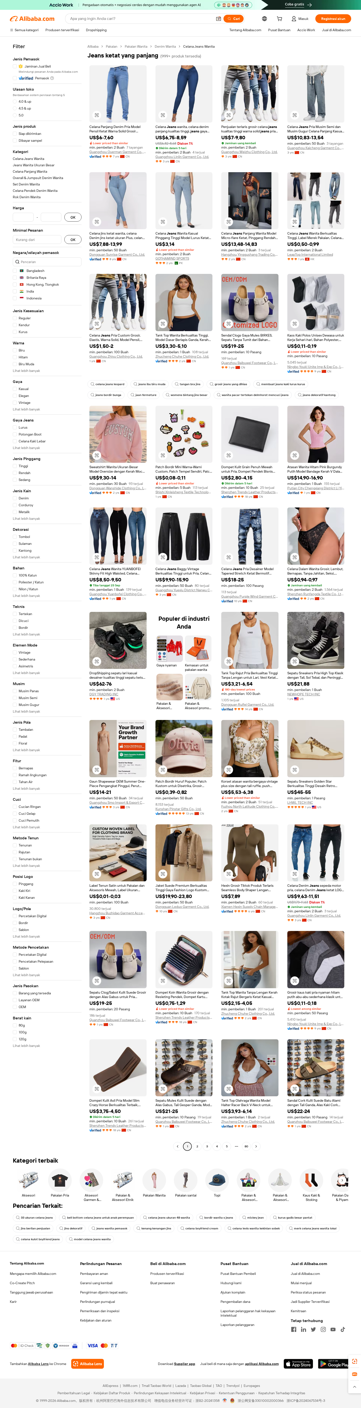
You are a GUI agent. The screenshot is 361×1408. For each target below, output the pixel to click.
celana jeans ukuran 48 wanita (169, 1217)
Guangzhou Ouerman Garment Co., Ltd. (118, 152)
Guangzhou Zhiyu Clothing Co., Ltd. (116, 356)
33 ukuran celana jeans (37, 1217)
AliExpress (110, 1386)
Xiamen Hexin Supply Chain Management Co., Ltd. (249, 907)
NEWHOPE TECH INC (303, 694)
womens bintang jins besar (189, 395)
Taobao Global (200, 1386)
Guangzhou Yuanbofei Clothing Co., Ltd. (118, 594)
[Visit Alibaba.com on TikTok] (343, 1329)
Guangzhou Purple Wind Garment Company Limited (249, 596)
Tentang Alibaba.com (27, 1263)
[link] (354, 1361)
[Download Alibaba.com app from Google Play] (334, 1364)
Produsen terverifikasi (167, 1274)
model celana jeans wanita (92, 1239)
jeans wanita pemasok (112, 1228)
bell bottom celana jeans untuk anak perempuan (100, 1217)
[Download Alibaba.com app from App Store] (298, 1364)
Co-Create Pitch (22, 1283)
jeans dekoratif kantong (319, 395)
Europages (252, 1386)
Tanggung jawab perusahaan (31, 1292)
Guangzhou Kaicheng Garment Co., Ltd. (316, 148)
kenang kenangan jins (156, 1228)
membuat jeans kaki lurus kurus (283, 384)
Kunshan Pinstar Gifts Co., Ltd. (178, 809)
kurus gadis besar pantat (295, 1217)
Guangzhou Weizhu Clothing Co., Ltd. (249, 152)
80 (246, 1146)
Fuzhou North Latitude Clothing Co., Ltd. (249, 806)
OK (72, 217)
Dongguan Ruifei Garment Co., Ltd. (247, 704)
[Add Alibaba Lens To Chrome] (87, 1364)
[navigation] (47, 597)
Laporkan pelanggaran (237, 1325)
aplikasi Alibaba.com (262, 1364)
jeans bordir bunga (108, 395)
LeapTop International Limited (310, 254)
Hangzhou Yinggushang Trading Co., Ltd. (249, 254)
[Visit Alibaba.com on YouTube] (333, 1329)
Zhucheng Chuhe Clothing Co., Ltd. (182, 356)
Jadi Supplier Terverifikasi (310, 1302)
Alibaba (92, 46)
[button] (219, 19)
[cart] (280, 19)
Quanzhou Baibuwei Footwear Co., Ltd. (249, 363)
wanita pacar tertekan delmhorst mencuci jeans (255, 395)
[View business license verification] (224, 1400)
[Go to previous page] (177, 1146)
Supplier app (184, 1364)
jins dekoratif (73, 1228)
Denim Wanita (165, 46)
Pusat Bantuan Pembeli (238, 1274)
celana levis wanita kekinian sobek (256, 1228)
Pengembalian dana (235, 1302)
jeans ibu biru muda (152, 384)
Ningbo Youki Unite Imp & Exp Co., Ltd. (316, 367)
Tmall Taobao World (156, 1386)
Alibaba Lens (38, 1364)
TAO (219, 1386)
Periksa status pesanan (308, 1292)
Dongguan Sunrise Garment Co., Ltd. (117, 254)
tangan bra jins (190, 384)
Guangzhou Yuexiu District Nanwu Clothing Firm (184, 590)
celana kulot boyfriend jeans (40, 1239)
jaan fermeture (146, 395)
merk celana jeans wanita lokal (315, 1228)
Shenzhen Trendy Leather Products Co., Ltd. (249, 492)
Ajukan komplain (233, 1292)
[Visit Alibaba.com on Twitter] (313, 1329)
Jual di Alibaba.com (305, 1274)
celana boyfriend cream (201, 1228)
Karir (13, 1302)
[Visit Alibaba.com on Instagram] (323, 1329)
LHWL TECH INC (300, 802)
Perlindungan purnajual (97, 1302)
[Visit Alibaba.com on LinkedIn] (303, 1329)
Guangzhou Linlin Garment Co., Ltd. (182, 157)
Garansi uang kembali (96, 1283)
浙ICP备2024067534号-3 (306, 1401)
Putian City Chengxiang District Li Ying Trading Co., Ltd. (316, 488)
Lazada (180, 1386)
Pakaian (111, 46)
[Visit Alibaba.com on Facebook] (294, 1329)
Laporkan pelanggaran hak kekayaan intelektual (248, 1313)
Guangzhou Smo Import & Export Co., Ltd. (118, 802)
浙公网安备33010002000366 (261, 1401)
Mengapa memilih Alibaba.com (33, 1274)
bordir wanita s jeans (218, 1217)
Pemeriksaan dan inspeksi (99, 1311)
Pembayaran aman (94, 1274)
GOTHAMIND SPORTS (172, 258)
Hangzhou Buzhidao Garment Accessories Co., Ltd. (118, 913)
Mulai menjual (301, 1283)
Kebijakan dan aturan (95, 1320)
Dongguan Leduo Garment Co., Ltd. (182, 907)
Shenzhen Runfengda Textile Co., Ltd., (316, 594)
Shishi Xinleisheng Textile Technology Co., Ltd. (184, 492)
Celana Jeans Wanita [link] (199, 46)
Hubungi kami (231, 1283)
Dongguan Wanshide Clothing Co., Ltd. (118, 488)
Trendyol (232, 1386)
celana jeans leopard (110, 384)
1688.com (130, 1386)
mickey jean (255, 1217)
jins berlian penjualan (35, 1228)
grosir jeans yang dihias (231, 384)
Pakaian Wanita (136, 46)
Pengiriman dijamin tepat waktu (103, 1292)
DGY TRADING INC (103, 694)
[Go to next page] (256, 1146)
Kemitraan (298, 1311)
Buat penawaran (162, 1283)
